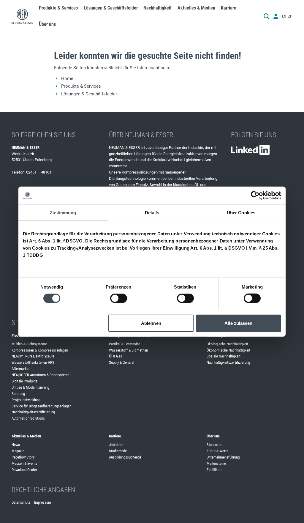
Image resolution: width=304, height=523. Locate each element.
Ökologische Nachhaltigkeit (227, 344)
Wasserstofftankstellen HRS (33, 362)
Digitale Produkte (24, 381)
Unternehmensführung (223, 457)
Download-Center (24, 469)
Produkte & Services (81, 86)
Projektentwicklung (26, 400)
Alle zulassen (238, 322)
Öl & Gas (115, 356)
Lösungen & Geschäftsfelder (89, 94)
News (16, 444)
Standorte (214, 444)
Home (67, 78)
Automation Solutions (28, 418)
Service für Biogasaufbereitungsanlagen (41, 406)
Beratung (18, 393)
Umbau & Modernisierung (30, 387)
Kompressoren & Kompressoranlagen (40, 350)
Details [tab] (152, 212)
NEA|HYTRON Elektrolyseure (33, 356)
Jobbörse (116, 444)
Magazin (18, 451)
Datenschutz (21, 502)
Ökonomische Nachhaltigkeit (228, 350)
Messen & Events (24, 463)
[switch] (118, 298)
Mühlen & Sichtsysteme (29, 344)
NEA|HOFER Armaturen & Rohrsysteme (40, 375)
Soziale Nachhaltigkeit (223, 356)
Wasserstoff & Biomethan (128, 350)
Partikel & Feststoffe (124, 344)
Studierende (118, 451)
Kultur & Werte (217, 451)
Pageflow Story (23, 457)
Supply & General (121, 362)
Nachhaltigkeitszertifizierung (33, 412)
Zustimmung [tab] (63, 212)
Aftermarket (21, 368)
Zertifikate (214, 469)
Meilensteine (216, 463)
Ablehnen (151, 322)
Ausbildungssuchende (125, 457)
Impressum (42, 502)
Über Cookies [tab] (241, 212)
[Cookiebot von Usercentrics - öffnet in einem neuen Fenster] (255, 195)
